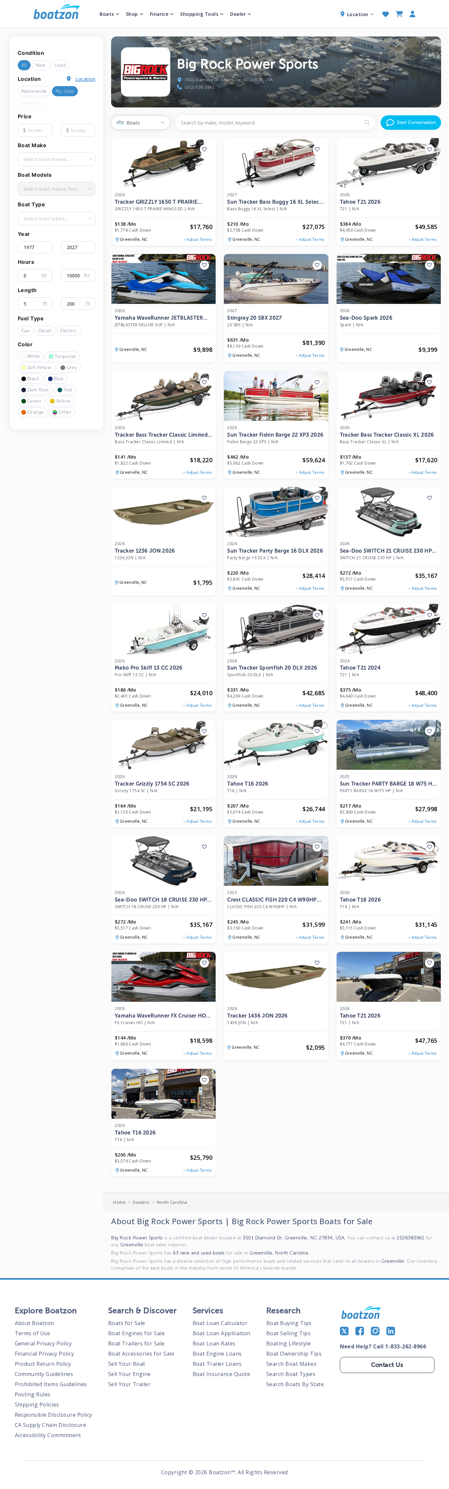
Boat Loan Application (222, 1333)
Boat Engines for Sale (136, 1333)
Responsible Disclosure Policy (54, 1414)
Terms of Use (32, 1333)
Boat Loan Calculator (220, 1323)
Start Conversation (416, 122)
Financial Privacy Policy (44, 1353)
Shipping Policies (37, 1404)
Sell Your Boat (126, 1363)
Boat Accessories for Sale (141, 1353)
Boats (107, 14)
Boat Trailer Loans (217, 1363)
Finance (159, 14)
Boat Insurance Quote (221, 1374)
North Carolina (172, 1202)
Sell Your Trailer (129, 1384)
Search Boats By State (295, 1384)
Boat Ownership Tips (294, 1353)
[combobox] (24, 159)
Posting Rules (33, 1394)
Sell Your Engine (129, 1374)
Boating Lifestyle (288, 1343)
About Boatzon (35, 1323)
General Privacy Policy (43, 1343)
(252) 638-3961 (199, 87)
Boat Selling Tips (288, 1333)
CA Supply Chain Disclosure (50, 1425)
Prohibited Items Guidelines (51, 1384)
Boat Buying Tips (289, 1323)
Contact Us (387, 1364)
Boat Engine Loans (217, 1353)
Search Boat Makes (291, 1363)
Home (119, 1202)
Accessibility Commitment (48, 1435)
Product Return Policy (43, 1363)
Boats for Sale (126, 1323)
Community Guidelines (44, 1374)
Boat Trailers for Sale (136, 1343)
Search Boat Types (291, 1374)
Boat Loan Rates (214, 1343)
